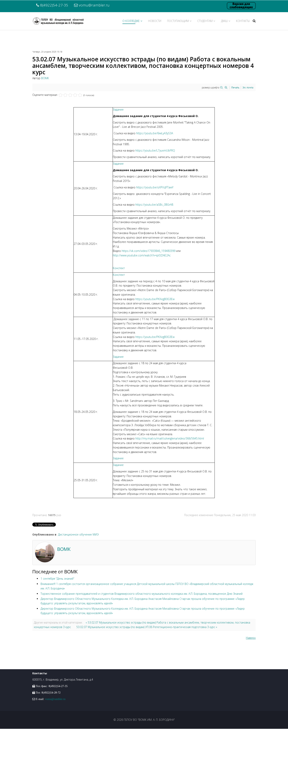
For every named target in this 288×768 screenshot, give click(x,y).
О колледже (131, 21)
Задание (118, 109)
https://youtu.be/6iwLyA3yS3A (154, 133)
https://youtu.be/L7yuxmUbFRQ (155, 150)
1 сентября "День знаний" (57, 578)
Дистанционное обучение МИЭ (78, 534)
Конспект (119, 268)
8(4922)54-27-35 (54, 5)
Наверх (251, 638)
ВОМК (45, 78)
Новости (154, 21)
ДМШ (224, 21)
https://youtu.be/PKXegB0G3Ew (155, 299)
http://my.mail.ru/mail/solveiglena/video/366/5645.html (169, 438)
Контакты (243, 21)
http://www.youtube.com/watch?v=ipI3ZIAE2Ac (142, 255)
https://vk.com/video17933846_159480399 (148, 251)
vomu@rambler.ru (94, 5)
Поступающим (178, 21)
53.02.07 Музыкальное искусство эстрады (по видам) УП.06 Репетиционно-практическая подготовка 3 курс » (146, 627)
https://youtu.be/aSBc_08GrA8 (154, 204)
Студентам (205, 21)
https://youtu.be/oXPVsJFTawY (154, 187)
